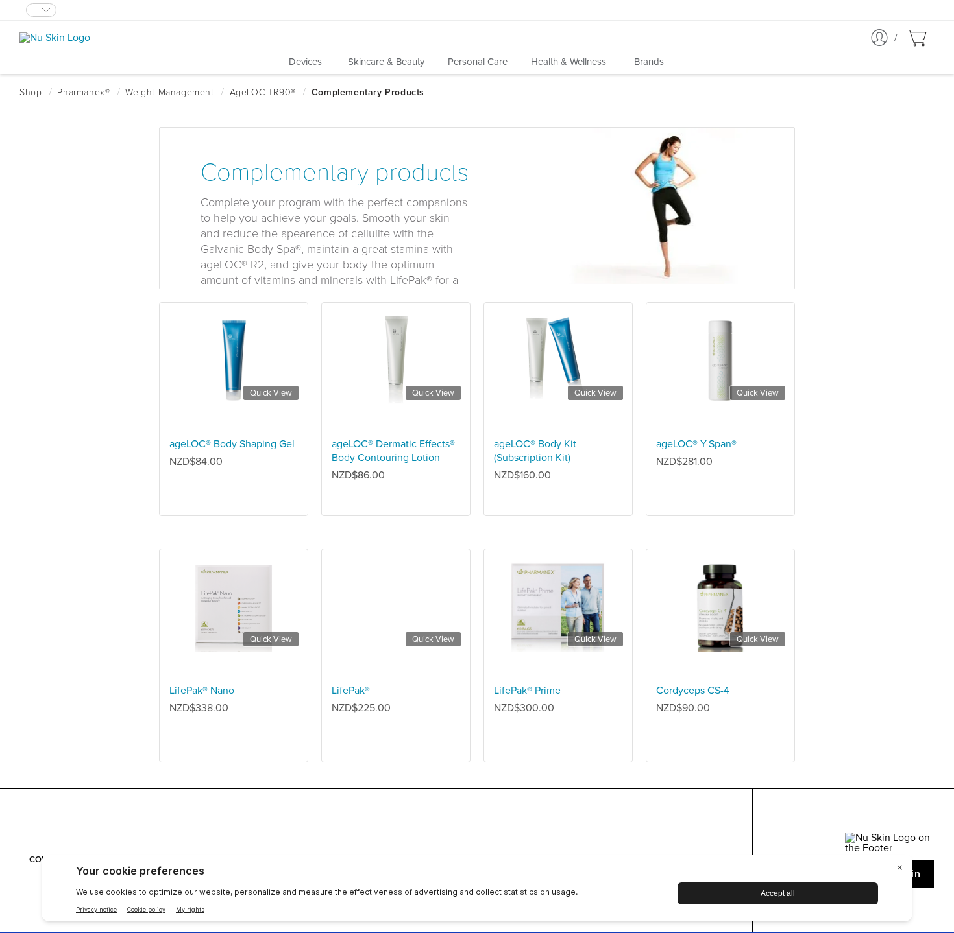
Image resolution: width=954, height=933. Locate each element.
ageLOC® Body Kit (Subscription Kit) (535, 451)
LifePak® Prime (527, 690)
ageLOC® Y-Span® (696, 444)
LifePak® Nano (201, 690)
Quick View (271, 393)
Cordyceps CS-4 (692, 690)
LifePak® (351, 690)
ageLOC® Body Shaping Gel (232, 444)
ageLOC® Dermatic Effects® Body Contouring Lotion (393, 451)
